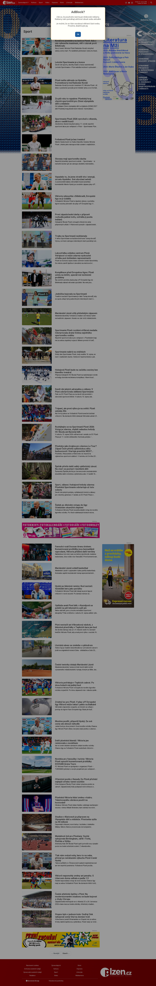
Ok (78, 34)
